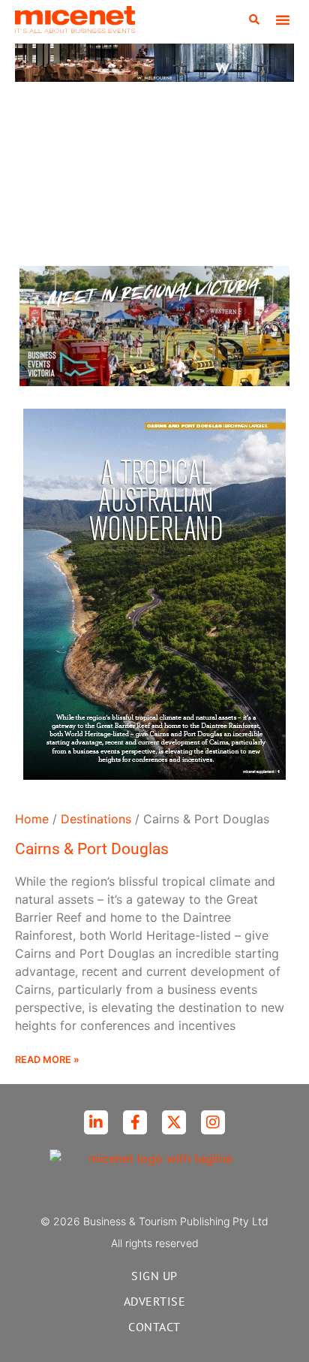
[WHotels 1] (154, 77)
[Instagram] (213, 1122)
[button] (254, 19)
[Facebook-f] (135, 1122)
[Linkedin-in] (96, 1122)
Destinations (96, 818)
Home (32, 818)
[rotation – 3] (155, 381)
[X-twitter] (174, 1122)
